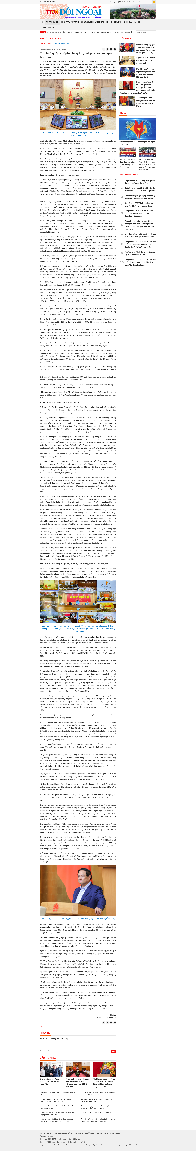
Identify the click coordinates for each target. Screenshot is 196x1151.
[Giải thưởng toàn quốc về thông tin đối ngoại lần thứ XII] (137, 129)
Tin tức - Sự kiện (50, 38)
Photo (135, 2)
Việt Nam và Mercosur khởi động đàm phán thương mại (91, 32)
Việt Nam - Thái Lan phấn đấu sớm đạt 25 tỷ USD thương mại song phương (58, 1094)
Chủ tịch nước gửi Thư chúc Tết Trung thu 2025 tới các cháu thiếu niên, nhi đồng (98, 1107)
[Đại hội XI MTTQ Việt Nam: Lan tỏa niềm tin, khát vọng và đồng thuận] (127, 152)
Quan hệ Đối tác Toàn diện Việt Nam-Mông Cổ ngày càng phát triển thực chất (57, 1100)
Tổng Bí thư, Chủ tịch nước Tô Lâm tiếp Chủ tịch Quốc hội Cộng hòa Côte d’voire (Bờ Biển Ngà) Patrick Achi (140, 244)
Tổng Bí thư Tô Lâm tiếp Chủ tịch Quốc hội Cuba (98, 1112)
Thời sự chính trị (46, 43)
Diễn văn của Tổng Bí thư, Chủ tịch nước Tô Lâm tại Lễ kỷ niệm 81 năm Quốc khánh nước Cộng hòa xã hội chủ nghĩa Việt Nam (137, 87)
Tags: (42, 1026)
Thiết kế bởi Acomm (47, 1148)
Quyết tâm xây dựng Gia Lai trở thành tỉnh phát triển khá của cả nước (98, 1100)
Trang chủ (114, 2)
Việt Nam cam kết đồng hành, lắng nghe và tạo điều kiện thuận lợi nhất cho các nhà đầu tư (58, 1120)
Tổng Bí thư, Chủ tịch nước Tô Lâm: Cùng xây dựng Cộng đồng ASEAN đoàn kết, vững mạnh (139, 213)
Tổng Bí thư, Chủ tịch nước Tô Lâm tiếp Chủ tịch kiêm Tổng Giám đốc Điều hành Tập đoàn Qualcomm (140, 262)
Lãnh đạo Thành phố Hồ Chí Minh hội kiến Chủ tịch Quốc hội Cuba (58, 1107)
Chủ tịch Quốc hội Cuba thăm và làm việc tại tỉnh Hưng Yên (50, 1081)
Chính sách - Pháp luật (61, 43)
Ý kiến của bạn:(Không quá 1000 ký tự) (54, 1039)
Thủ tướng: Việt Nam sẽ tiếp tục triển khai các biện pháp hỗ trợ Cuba (57, 1113)
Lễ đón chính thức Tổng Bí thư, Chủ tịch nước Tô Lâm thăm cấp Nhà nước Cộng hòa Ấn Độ (147, 164)
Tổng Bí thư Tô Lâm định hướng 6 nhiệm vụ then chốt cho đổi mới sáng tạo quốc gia (98, 1120)
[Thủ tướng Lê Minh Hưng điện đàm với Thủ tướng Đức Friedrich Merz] (127, 101)
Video (129, 2)
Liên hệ (148, 2)
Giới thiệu (122, 2)
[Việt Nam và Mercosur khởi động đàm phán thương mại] (127, 60)
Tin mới (43, 32)
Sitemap (142, 2)
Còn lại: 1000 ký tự (46, 1051)
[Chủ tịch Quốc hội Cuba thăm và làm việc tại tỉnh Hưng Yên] (51, 1069)
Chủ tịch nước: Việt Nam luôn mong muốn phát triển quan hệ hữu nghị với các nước (98, 1094)
